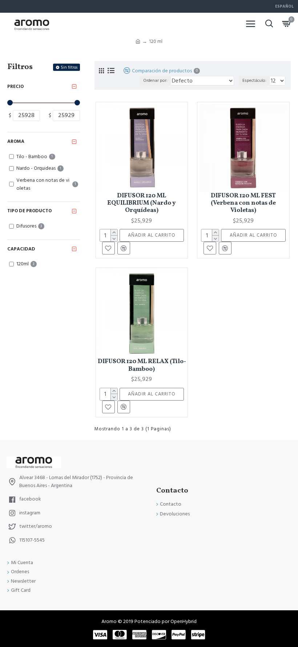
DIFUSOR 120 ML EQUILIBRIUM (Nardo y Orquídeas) (141, 203)
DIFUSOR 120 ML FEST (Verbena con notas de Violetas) (243, 203)
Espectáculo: (254, 80)
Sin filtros (69, 67)
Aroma (15, 141)
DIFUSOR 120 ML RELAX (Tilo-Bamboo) (142, 365)
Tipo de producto (29, 211)
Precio (15, 86)
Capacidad (21, 249)
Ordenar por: (155, 80)
